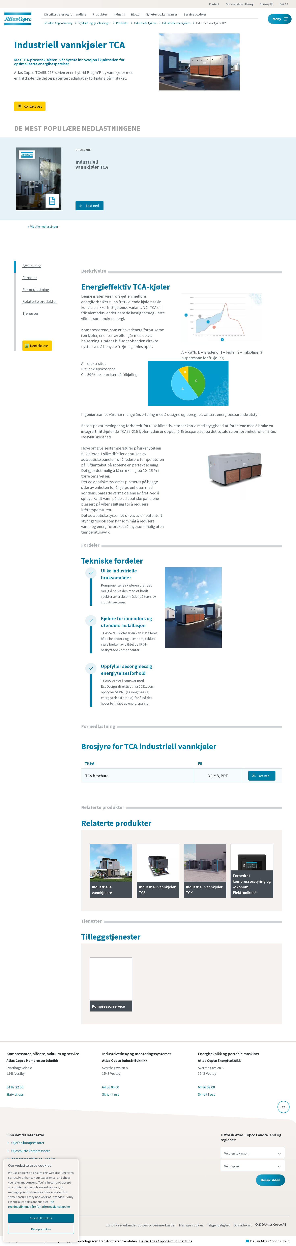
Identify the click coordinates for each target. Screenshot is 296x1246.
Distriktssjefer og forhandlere (65, 14)
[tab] (50, 266)
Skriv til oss (15, 1094)
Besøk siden (270, 1180)
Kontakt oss (33, 106)
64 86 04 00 (110, 1087)
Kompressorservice (108, 1006)
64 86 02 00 (206, 1087)
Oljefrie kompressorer (27, 1142)
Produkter (100, 14)
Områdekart (242, 1225)
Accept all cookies (41, 1218)
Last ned (92, 205)
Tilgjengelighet (218, 1225)
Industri (119, 14)
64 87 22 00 (14, 1087)
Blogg (135, 14)
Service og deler (195, 14)
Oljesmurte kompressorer (30, 1150)
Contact (214, 4)
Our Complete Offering (239, 4)
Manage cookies (191, 1225)
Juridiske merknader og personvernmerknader (141, 1225)
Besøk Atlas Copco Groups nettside (165, 1241)
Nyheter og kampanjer (161, 14)
